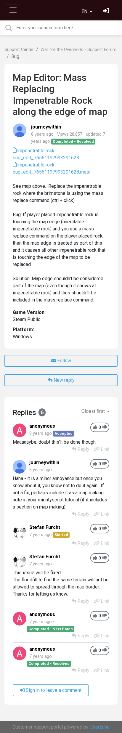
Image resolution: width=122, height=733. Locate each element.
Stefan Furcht (44, 527)
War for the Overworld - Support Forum (78, 49)
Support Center (19, 49)
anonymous (42, 426)
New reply (63, 380)
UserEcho (100, 727)
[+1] (95, 427)
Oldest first (93, 411)
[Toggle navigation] (13, 10)
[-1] (104, 427)
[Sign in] (106, 11)
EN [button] (85, 11)
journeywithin (46, 127)
